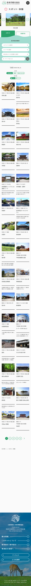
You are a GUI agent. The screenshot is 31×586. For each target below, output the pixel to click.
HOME (4, 448)
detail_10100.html (8, 325)
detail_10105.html (8, 162)
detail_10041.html (22, 254)
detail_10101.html (22, 350)
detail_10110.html (22, 94)
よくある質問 (16, 559)
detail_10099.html (22, 374)
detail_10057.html (8, 421)
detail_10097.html (22, 208)
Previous (3, 19)
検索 (27, 59)
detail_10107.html (8, 374)
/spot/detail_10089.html (15, 21)
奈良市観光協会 (11, 3)
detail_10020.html (8, 231)
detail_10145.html (22, 325)
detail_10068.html (22, 397)
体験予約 (23, 33)
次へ (24, 438)
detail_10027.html (22, 184)
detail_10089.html (8, 94)
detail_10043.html (8, 279)
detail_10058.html (22, 141)
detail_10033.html (8, 397)
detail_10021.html (22, 302)
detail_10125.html (8, 254)
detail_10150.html (22, 279)
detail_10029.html (8, 141)
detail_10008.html (22, 231)
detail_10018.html (8, 208)
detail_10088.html (8, 350)
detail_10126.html (22, 421)
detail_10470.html (8, 184)
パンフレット (15, 555)
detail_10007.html (22, 162)
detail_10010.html (8, 302)
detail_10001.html (8, 119)
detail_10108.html (22, 119)
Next (27, 19)
